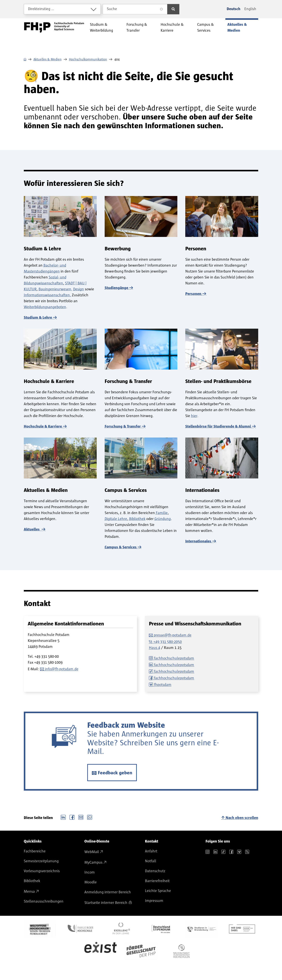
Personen (193, 294)
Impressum (154, 901)
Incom (89, 872)
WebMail (91, 852)
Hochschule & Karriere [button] (172, 28)
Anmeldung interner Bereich (107, 892)
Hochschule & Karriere (43, 427)
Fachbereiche (35, 851)
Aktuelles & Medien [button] (237, 28)
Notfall (150, 861)
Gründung (162, 519)
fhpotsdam (162, 685)
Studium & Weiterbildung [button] (101, 28)
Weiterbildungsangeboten (45, 307)
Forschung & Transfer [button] (136, 28)
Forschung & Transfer (123, 427)
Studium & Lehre (38, 318)
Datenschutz (155, 871)
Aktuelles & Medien (47, 59)
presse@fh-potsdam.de (172, 635)
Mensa (29, 892)
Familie (162, 513)
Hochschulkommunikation (88, 59)
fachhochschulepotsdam (174, 658)
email (80, 816)
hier (194, 416)
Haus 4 (154, 648)
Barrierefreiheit (157, 881)
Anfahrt (151, 851)
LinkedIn (63, 816)
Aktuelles (32, 529)
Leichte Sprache (158, 891)
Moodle (90, 882)
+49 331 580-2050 (167, 642)
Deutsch (233, 9)
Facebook (72, 816)
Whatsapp (89, 816)
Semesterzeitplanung (41, 861)
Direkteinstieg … (41, 9)
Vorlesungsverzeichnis (42, 871)
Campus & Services (121, 547)
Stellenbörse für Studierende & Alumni (218, 427)
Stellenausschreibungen (43, 901)
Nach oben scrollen (242, 818)
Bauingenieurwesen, (55, 289)
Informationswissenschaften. (47, 295)
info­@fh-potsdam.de (61, 669)
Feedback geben (115, 772)
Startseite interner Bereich (105, 903)
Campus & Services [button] (205, 28)
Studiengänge (116, 288)
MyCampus (93, 863)
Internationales (198, 541)
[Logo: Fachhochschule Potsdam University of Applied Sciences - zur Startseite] (54, 27)
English (250, 9)
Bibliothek (137, 519)
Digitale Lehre (116, 519)
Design (78, 289)
